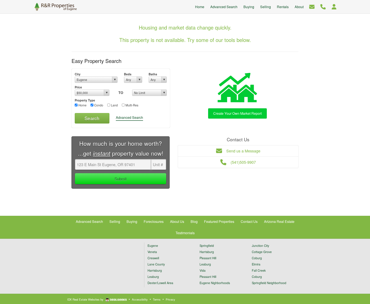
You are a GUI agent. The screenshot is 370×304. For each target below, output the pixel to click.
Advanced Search (129, 117)
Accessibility (140, 299)
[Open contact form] (312, 6)
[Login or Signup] (334, 6)
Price (78, 87)
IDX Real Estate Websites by (85, 299)
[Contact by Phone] (323, 6)
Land (114, 105)
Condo (98, 105)
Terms (157, 299)
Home (82, 105)
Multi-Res (131, 105)
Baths (153, 74)
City (78, 74)
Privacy (170, 299)
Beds (127, 74)
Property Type (85, 100)
